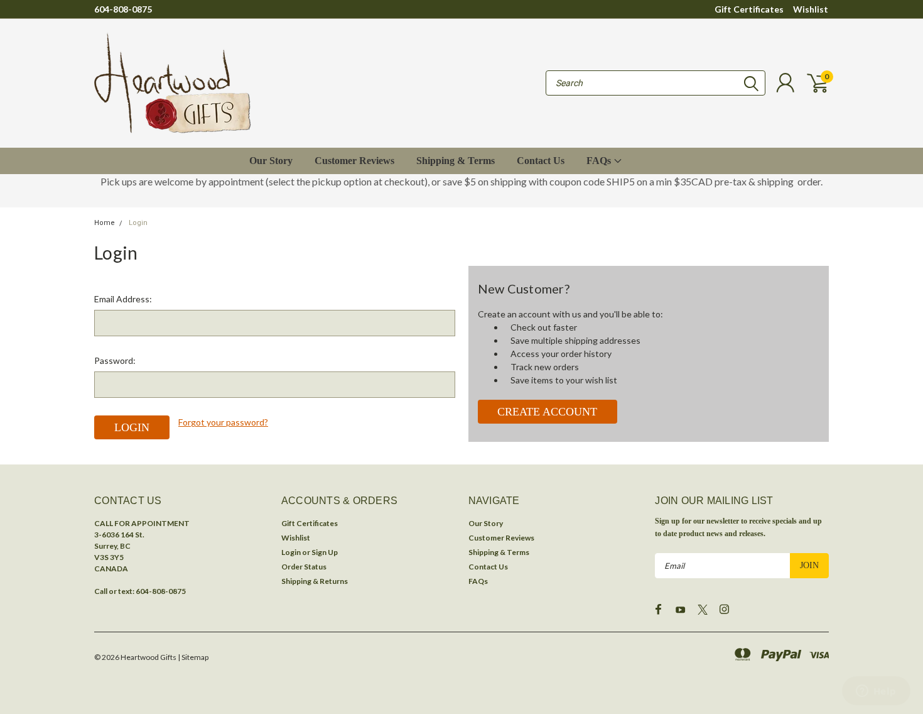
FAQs (599, 160)
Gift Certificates (749, 9)
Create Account (547, 411)
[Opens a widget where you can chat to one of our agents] (875, 692)
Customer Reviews (354, 160)
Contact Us (540, 160)
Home (104, 223)
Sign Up (324, 552)
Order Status (304, 566)
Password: (115, 360)
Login (138, 223)
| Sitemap (193, 657)
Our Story (271, 160)
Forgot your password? (223, 422)
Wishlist (810, 9)
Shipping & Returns (314, 581)
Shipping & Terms (455, 160)
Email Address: (123, 299)
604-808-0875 (123, 9)
